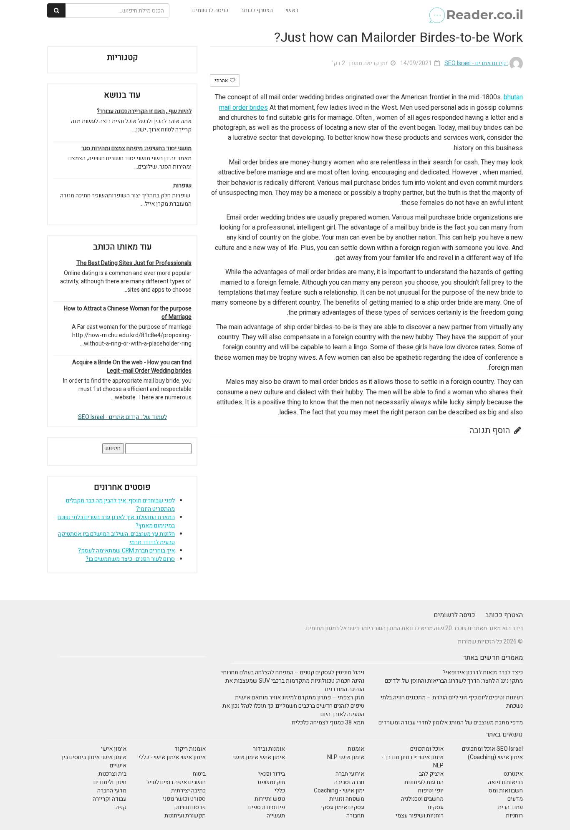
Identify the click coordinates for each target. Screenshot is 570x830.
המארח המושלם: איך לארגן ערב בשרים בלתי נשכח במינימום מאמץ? (116, 521)
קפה (121, 807)
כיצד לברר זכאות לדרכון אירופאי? (483, 672)
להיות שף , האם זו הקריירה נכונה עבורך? (144, 111)
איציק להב (431, 773)
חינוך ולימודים (109, 782)
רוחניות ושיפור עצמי (420, 815)
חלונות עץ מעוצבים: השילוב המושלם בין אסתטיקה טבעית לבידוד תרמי (116, 538)
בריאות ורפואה (505, 782)
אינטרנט (513, 773)
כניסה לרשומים (210, 10)
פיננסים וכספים (266, 807)
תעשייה (276, 815)
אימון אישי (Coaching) (495, 757)
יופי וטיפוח (431, 790)
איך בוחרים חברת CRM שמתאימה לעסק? (126, 550)
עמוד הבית (510, 807)
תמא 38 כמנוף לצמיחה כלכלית (328, 722)
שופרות (182, 186)
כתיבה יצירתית (188, 790)
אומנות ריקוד (190, 748)
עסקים (436, 807)
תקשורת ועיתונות (185, 815)
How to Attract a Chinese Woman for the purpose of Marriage (128, 313)
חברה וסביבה (349, 782)
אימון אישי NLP (345, 757)
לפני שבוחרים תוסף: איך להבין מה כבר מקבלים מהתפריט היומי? (120, 504)
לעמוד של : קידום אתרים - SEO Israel (122, 417)
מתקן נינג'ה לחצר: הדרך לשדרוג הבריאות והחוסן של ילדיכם (454, 680)
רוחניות (514, 815)
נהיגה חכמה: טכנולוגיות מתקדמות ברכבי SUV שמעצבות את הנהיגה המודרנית (294, 685)
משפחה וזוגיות (346, 799)
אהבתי (221, 80)
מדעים (515, 799)
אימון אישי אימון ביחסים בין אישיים (94, 761)
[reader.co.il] (475, 10)
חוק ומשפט (271, 782)
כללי (280, 790)
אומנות (356, 748)
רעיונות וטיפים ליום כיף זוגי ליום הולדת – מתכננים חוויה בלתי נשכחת (452, 701)
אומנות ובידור (269, 748)
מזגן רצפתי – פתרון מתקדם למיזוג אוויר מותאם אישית (299, 697)
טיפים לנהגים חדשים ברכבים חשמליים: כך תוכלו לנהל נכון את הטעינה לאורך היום (293, 710)
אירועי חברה (349, 773)
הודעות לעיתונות (424, 782)
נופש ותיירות (270, 799)
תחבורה (355, 815)
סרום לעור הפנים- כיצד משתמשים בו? (130, 559)
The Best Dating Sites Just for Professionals (134, 263)
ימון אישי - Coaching (339, 790)
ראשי (291, 10)
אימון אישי (113, 748)
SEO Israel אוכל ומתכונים (492, 748)
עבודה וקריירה (109, 799)
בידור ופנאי (271, 773)
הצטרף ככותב (257, 10)
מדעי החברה (111, 790)
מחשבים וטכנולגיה (422, 799)
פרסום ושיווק (190, 807)
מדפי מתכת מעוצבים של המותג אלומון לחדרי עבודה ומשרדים (450, 722)
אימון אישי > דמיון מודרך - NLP (412, 761)
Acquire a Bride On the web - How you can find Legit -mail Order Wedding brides (132, 366)
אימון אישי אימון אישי (259, 757)
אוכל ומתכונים (427, 748)
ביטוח (199, 773)
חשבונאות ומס (506, 790)
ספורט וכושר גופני (184, 799)
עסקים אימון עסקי (342, 807)
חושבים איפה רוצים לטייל (176, 782)
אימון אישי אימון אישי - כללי (172, 757)
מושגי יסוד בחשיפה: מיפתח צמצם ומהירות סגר (136, 148)
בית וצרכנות (112, 773)
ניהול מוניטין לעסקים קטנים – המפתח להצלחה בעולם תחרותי (292, 672)
